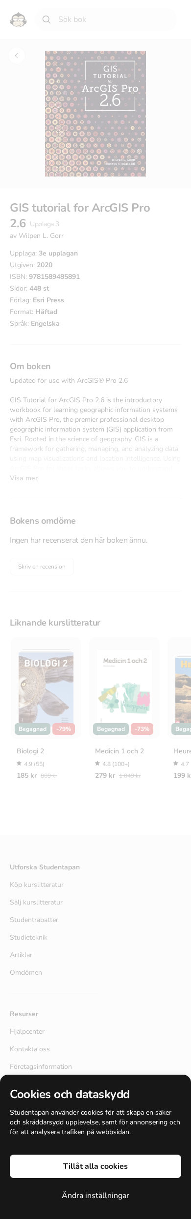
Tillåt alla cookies (95, 1166)
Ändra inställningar (95, 1195)
